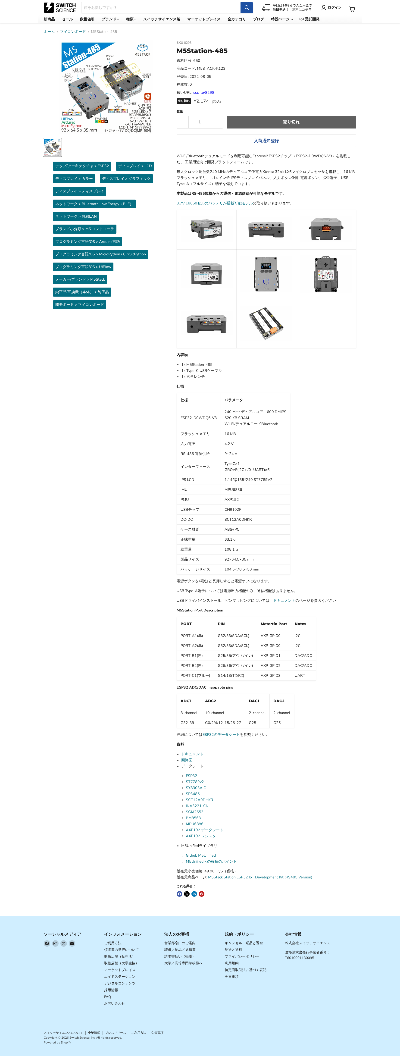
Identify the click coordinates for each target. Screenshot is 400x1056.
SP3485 (193, 793)
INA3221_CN (197, 805)
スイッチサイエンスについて (63, 1033)
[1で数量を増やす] (217, 122)
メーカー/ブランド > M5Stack (80, 279)
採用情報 (111, 990)
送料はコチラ (302, 9)
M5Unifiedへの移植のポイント (211, 861)
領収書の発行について (121, 949)
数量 (180, 111)
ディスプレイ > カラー (74, 178)
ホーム (49, 32)
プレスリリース (115, 1033)
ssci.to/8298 (203, 92)
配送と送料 (233, 949)
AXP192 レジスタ (201, 836)
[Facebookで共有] (179, 894)
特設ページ (281, 19)
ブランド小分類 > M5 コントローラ (84, 229)
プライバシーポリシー (242, 956)
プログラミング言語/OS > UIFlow (83, 266)
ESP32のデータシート (221, 734)
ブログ (258, 19)
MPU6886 (194, 824)
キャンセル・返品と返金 (244, 943)
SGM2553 (194, 812)
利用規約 (232, 963)
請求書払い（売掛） (180, 956)
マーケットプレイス (204, 19)
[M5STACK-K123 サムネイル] (52, 147)
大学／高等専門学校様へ (183, 963)
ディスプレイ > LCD (135, 166)
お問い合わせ (114, 1003)
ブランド (109, 19)
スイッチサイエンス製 (161, 19)
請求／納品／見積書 (180, 949)
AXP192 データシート (204, 830)
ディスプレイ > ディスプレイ (79, 191)
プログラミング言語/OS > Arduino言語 (87, 241)
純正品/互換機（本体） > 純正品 (82, 292)
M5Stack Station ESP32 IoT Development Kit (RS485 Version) (260, 877)
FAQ (107, 996)
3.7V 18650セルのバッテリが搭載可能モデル (215, 203)
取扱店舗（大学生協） (121, 963)
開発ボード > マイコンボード (79, 304)
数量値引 (87, 19)
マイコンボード (73, 32)
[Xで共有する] (187, 894)
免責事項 (232, 976)
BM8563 (193, 818)
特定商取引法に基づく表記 (245, 970)
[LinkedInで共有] (194, 894)
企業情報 (94, 1033)
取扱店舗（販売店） (119, 956)
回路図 (186, 760)
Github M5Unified (201, 855)
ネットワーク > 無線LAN (76, 216)
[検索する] (247, 7)
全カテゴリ (237, 19)
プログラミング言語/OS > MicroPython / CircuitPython (100, 254)
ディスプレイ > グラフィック (126, 178)
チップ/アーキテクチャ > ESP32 (82, 166)
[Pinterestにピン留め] (201, 894)
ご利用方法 (113, 943)
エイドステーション (119, 976)
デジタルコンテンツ (119, 983)
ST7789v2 (195, 781)
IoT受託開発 (309, 19)
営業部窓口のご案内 (180, 943)
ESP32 (191, 775)
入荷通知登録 (266, 141)
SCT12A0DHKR (199, 799)
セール (67, 19)
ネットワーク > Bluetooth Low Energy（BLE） (94, 204)
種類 (130, 19)
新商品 (49, 19)
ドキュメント (284, 600)
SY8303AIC (196, 787)
